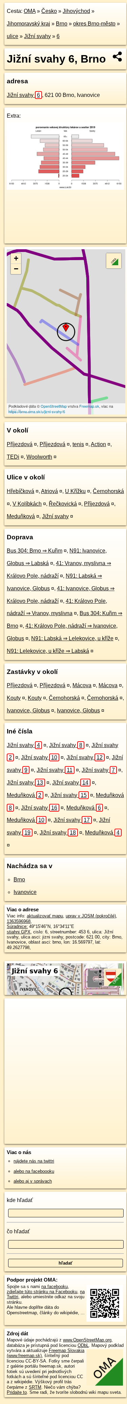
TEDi (13, 457)
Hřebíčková (20, 491)
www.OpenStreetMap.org (87, 1339)
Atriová (49, 491)
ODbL (83, 1345)
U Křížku (75, 491)
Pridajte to (17, 1392)
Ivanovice (25, 892)
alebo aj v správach (33, 1181)
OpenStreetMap (54, 406)
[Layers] (113, 260)
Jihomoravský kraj (28, 24)
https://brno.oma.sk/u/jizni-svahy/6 (36, 411)
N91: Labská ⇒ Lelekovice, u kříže (72, 638)
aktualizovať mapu (45, 915)
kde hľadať (20, 1200)
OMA (30, 11)
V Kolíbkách (27, 504)
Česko (49, 11)
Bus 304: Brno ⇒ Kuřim (34, 551)
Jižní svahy (37, 36)
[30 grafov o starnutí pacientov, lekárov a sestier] (65, 188)
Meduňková (21, 516)
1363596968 (18, 921)
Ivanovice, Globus (28, 710)
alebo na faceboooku (34, 1171)
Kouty (14, 698)
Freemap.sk (89, 406)
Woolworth (39, 457)
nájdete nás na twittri (34, 1161)
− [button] (16, 269)
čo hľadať (18, 1231)
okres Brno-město (94, 24)
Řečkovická (63, 504)
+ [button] (16, 258)
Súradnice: (17, 926)
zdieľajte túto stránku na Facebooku (42, 1291)
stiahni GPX (18, 931)
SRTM (35, 1387)
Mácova (81, 685)
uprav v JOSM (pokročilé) (91, 915)
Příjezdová (20, 444)
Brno (61, 24)
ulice (12, 36)
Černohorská (108, 491)
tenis (78, 444)
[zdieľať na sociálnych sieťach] (118, 56)
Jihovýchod (76, 11)
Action (98, 444)
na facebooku (54, 1286)
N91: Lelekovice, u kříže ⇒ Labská (48, 651)
